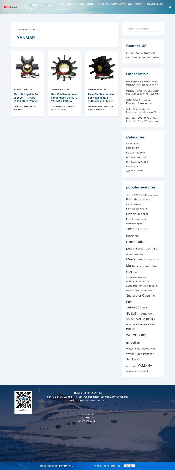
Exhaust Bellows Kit (137, 208)
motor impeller (145, 266)
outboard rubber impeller (137, 281)
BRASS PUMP (132, 148)
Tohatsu (143, 314)
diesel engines (153, 195)
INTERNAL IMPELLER (23, 89)
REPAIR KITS (103, 4)
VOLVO (54, 109)
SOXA (145, 308)
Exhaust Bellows (133, 204)
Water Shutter (131, 366)
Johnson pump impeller (135, 254)
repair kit (153, 285)
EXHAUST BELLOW (155, 4)
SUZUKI (132, 313)
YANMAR (18, 109)
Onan (136, 272)
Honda (130, 241)
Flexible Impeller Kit (136, 219)
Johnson (70, 106)
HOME (61, 4)
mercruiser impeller (151, 260)
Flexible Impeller (21, 106)
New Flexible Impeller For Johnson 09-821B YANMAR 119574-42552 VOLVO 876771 (64, 101)
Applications (132, 143)
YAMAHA (145, 365)
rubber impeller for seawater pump (139, 291)
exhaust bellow (145, 200)
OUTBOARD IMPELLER (137, 162)
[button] (86, 4)
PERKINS (142, 286)
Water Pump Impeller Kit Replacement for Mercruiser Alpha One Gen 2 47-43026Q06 (142, 112)
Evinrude (131, 199)
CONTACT (63, 10)
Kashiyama (108, 106)
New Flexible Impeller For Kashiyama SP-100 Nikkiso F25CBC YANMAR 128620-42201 (101, 101)
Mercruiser (134, 259)
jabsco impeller (135, 248)
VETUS (150, 314)
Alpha (128, 195)
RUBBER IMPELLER (85, 4)
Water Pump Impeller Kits (140, 348)
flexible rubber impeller (137, 232)
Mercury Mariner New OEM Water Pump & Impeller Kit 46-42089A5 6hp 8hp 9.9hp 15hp (142, 93)
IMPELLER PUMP (135, 4)
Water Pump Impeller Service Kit (140, 356)
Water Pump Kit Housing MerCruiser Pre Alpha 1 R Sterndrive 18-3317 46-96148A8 (141, 103)
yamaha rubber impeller (138, 371)
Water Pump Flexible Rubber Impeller (141, 326)
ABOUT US (71, 4)
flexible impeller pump (134, 224)
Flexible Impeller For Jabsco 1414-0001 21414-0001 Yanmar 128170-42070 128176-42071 (26, 101)
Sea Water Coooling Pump (140, 299)
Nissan (155, 266)
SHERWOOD (133, 307)
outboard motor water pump (136, 277)
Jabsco (32, 106)
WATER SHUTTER (118, 4)
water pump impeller (137, 339)
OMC (129, 272)
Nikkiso (91, 109)
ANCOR (135, 195)
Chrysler (143, 195)
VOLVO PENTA (145, 319)
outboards (131, 285)
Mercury (132, 266)
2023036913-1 (87, 418)
